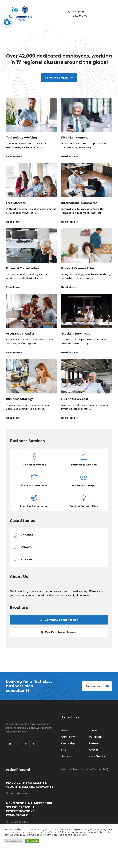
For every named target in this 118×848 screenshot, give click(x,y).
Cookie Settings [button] (14, 841)
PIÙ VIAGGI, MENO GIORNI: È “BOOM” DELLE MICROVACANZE (29, 784)
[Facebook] (18, 744)
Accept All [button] (32, 841)
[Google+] (26, 744)
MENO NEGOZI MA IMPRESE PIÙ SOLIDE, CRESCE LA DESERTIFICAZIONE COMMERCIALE (29, 809)
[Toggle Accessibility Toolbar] (7, 22)
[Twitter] (10, 744)
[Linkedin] (33, 744)
